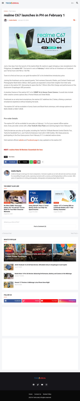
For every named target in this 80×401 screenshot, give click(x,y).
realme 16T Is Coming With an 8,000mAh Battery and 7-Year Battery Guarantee (63, 207)
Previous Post (7, 233)
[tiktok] (38, 384)
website (21, 140)
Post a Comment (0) (40, 226)
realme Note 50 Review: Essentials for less (26, 150)
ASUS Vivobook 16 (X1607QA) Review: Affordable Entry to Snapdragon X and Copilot (41, 265)
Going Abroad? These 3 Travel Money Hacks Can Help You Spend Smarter (38, 207)
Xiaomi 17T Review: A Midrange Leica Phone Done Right (32, 282)
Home (6, 11)
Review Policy (47, 394)
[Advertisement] (18, 321)
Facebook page (32, 140)
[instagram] (46, 384)
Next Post (74, 233)
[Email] (38, 162)
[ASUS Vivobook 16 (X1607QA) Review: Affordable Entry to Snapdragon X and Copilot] (8, 267)
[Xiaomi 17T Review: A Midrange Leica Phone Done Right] (8, 285)
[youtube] (42, 384)
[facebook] (33, 384)
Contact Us (37, 394)
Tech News (12, 11)
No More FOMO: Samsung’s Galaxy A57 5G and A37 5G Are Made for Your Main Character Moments (14, 208)
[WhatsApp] (31, 162)
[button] (2, 3)
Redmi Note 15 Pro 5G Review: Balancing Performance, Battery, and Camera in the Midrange (43, 273)
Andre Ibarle (16, 171)
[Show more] (42, 162)
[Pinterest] (35, 162)
